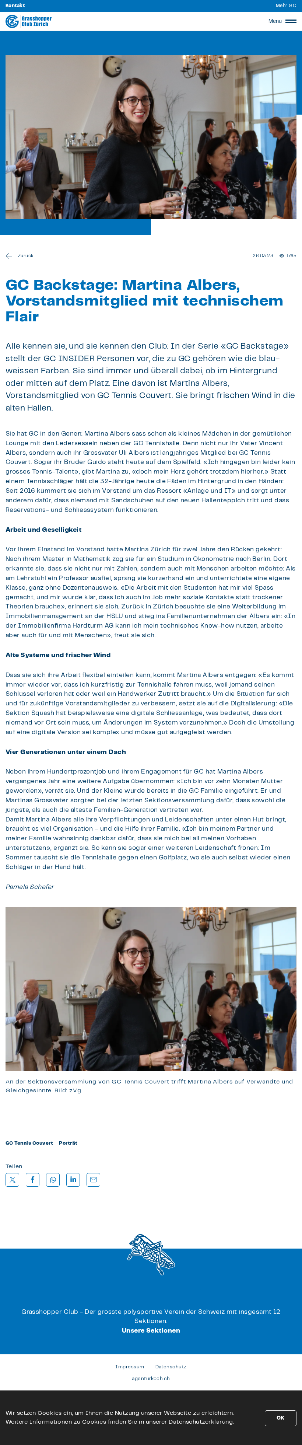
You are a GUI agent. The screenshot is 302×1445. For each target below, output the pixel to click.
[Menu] (291, 21)
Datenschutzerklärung (201, 1422)
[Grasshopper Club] (29, 21)
